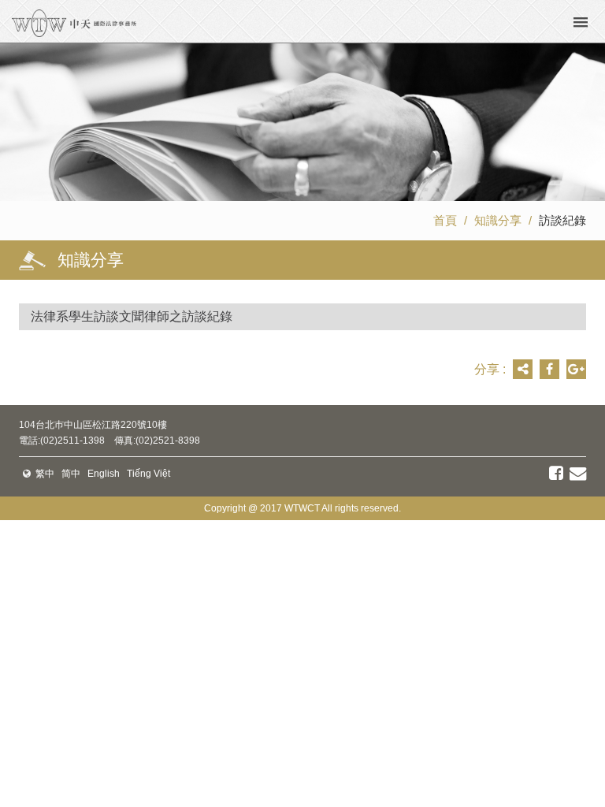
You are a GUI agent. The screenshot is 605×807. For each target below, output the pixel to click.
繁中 (44, 473)
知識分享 (497, 220)
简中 (70, 473)
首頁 (445, 220)
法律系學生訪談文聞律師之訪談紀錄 (131, 316)
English (103, 473)
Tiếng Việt (148, 473)
